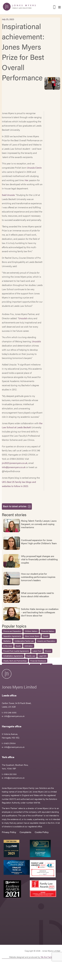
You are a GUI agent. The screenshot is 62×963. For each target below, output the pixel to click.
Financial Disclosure (38, 660)
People (45, 636)
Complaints (25, 832)
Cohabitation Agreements (13, 656)
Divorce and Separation (12, 631)
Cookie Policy (42, 832)
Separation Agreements (12, 636)
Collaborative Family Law (24, 641)
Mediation (7, 641)
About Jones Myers (32, 636)
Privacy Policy (9, 832)
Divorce (48, 651)
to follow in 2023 (19, 486)
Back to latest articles (14, 506)
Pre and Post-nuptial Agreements (16, 651)
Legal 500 (42, 656)
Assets (18, 646)
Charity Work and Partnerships (15, 660)
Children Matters (31, 631)
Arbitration (29, 646)
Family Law (31, 656)
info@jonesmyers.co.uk (14, 467)
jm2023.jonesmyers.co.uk (14, 463)
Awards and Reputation (46, 641)
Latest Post (37, 651)
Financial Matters (47, 631)
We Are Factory (47, 956)
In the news (7, 646)
